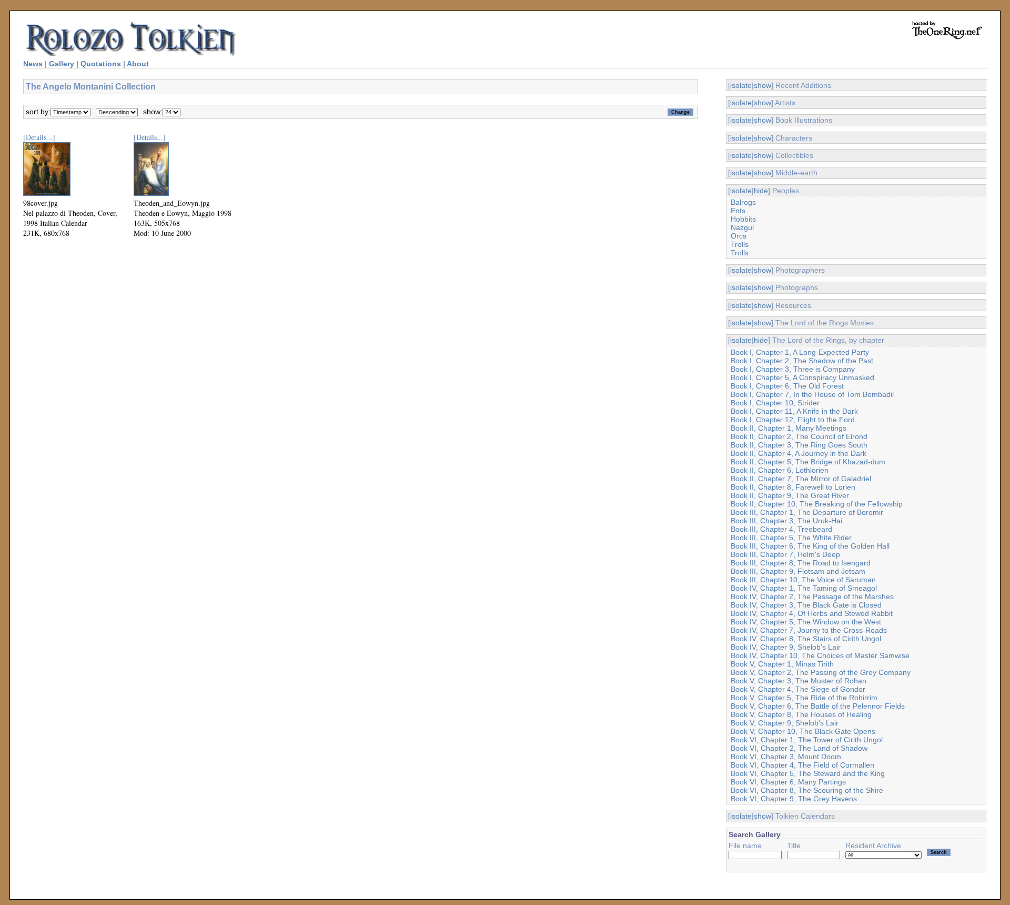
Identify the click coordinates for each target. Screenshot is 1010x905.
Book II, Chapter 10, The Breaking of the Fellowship (817, 504)
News (33, 63)
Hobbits (743, 219)
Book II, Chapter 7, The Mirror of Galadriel (801, 478)
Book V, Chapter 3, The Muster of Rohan (798, 681)
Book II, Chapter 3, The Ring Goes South (799, 445)
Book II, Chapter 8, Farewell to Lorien (793, 487)
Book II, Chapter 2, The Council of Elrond (799, 436)
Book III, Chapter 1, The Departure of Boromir (807, 512)
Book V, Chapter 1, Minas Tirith (782, 664)
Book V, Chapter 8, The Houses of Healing (801, 714)
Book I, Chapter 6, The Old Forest (787, 386)
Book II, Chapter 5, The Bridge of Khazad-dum (808, 462)
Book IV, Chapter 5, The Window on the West (806, 622)
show (762, 85)
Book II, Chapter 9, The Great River (790, 495)
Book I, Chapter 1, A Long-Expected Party (800, 352)
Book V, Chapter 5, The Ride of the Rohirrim (804, 697)
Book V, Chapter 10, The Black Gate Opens (803, 731)
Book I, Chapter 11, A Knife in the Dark (794, 411)
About (138, 63)
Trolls (740, 244)
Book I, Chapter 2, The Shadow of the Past (802, 360)
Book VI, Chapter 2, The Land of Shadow (799, 748)
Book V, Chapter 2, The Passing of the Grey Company (821, 672)
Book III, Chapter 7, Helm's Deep (785, 554)
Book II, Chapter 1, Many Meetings (788, 428)
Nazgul (742, 227)
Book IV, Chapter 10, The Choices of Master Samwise (820, 655)
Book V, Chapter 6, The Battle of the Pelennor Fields (818, 706)
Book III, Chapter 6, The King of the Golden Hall (810, 546)
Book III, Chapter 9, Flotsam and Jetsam (798, 571)
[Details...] (39, 137)
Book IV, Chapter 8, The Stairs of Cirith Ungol (806, 638)
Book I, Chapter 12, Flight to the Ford (793, 419)
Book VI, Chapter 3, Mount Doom (786, 756)
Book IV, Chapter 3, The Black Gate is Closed (806, 605)
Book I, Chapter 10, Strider (775, 403)
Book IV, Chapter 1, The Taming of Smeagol (804, 588)
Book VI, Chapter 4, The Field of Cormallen (802, 765)
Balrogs (743, 202)
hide (761, 190)
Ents (738, 210)
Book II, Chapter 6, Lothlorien (780, 470)
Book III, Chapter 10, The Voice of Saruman (803, 579)
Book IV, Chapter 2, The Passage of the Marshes (812, 596)
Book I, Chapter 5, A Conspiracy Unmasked (802, 377)
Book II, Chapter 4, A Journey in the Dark (798, 453)
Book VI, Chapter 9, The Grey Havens (794, 798)
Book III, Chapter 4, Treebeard (781, 529)
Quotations (100, 63)
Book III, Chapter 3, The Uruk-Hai (786, 520)
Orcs (738, 236)
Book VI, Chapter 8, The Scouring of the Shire (807, 790)
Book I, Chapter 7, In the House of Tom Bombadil (812, 394)
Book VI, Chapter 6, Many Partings (788, 782)
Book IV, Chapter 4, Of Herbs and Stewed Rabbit (812, 613)
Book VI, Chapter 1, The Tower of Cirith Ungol (807, 739)
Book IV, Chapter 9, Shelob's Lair (786, 647)
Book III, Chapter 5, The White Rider (791, 537)
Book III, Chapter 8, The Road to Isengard (801, 563)
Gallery (61, 63)
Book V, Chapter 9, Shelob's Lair (785, 723)
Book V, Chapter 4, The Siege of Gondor (798, 689)
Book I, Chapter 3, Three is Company (793, 369)
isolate (741, 85)
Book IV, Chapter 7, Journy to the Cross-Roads (809, 630)
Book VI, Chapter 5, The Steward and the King (808, 773)
